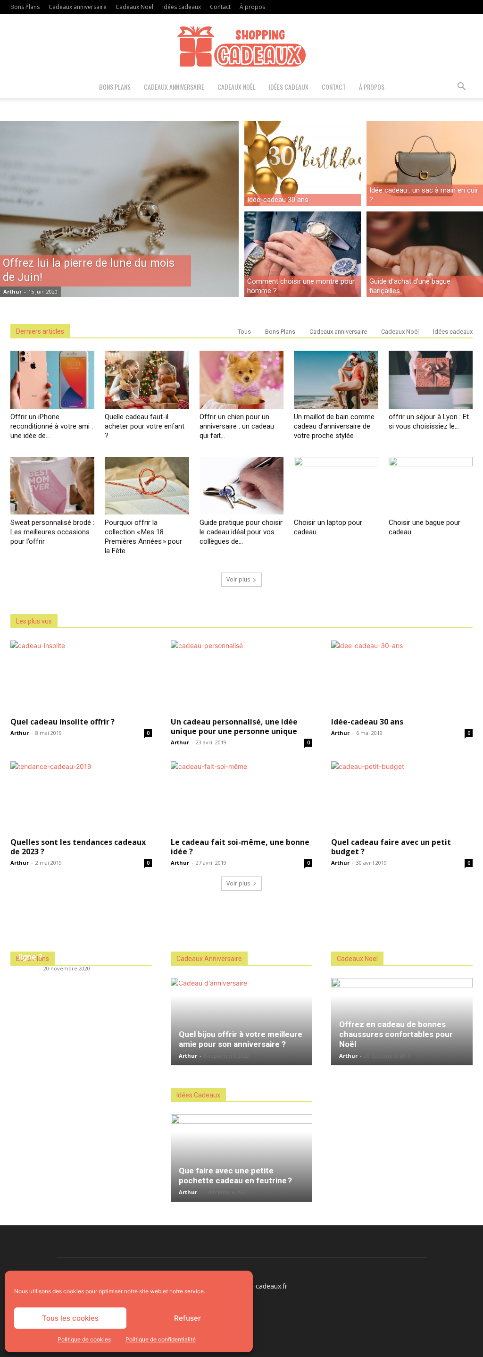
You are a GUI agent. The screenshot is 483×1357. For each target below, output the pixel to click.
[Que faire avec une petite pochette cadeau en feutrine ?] (241, 1158)
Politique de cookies (84, 1339)
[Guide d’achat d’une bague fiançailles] (424, 255)
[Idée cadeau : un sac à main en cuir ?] (424, 162)
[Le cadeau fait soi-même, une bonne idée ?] (241, 796)
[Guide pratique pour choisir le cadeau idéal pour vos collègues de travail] (241, 486)
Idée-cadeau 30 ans (367, 721)
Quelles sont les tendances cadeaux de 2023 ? (78, 847)
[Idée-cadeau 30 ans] (302, 162)
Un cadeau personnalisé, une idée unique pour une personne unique (234, 726)
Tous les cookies (70, 1318)
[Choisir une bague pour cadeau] (431, 486)
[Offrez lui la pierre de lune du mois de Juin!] (119, 209)
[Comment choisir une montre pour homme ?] (302, 255)
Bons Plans (25, 7)
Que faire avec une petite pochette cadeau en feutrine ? (235, 1175)
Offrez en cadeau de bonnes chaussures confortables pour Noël (396, 1034)
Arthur (12, 291)
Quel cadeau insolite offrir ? (62, 721)
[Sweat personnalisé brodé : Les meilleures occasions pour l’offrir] (52, 486)
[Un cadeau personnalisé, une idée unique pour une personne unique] (241, 675)
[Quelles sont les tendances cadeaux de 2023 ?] (81, 796)
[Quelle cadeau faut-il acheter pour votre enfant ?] (147, 380)
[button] (461, 87)
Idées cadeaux (181, 7)
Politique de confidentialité (160, 1339)
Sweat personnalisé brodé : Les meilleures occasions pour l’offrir (52, 532)
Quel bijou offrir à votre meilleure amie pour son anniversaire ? (240, 1039)
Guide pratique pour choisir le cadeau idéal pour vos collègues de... (241, 532)
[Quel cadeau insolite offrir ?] (81, 675)
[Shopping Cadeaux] (241, 46)
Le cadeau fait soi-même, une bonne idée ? (240, 847)
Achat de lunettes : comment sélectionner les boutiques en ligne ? (74, 946)
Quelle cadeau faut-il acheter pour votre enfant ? (144, 426)
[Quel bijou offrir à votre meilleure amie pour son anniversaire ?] (241, 1021)
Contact (220, 7)
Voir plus (238, 579)
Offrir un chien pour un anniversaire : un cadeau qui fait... (237, 426)
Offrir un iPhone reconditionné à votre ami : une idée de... (51, 426)
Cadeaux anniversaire (78, 7)
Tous (244, 331)
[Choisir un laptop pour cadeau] (336, 486)
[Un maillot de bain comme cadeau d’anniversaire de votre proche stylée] (336, 380)
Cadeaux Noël (134, 7)
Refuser (187, 1318)
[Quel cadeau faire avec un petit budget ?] (402, 796)
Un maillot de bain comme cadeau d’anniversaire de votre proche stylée (334, 426)
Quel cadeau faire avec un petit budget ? (391, 847)
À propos (252, 7)
